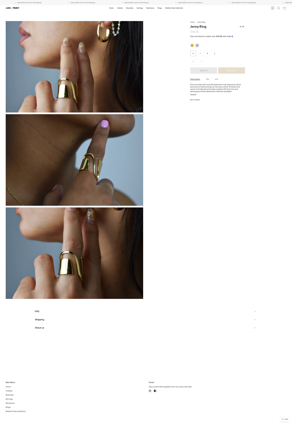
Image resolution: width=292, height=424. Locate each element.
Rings (8, 407)
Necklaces (10, 403)
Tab (207, 79)
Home (192, 22)
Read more (195, 100)
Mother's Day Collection (16, 411)
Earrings (9, 399)
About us (39, 327)
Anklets (9, 391)
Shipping (39, 319)
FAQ (37, 311)
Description (195, 79)
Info (216, 79)
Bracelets (10, 395)
